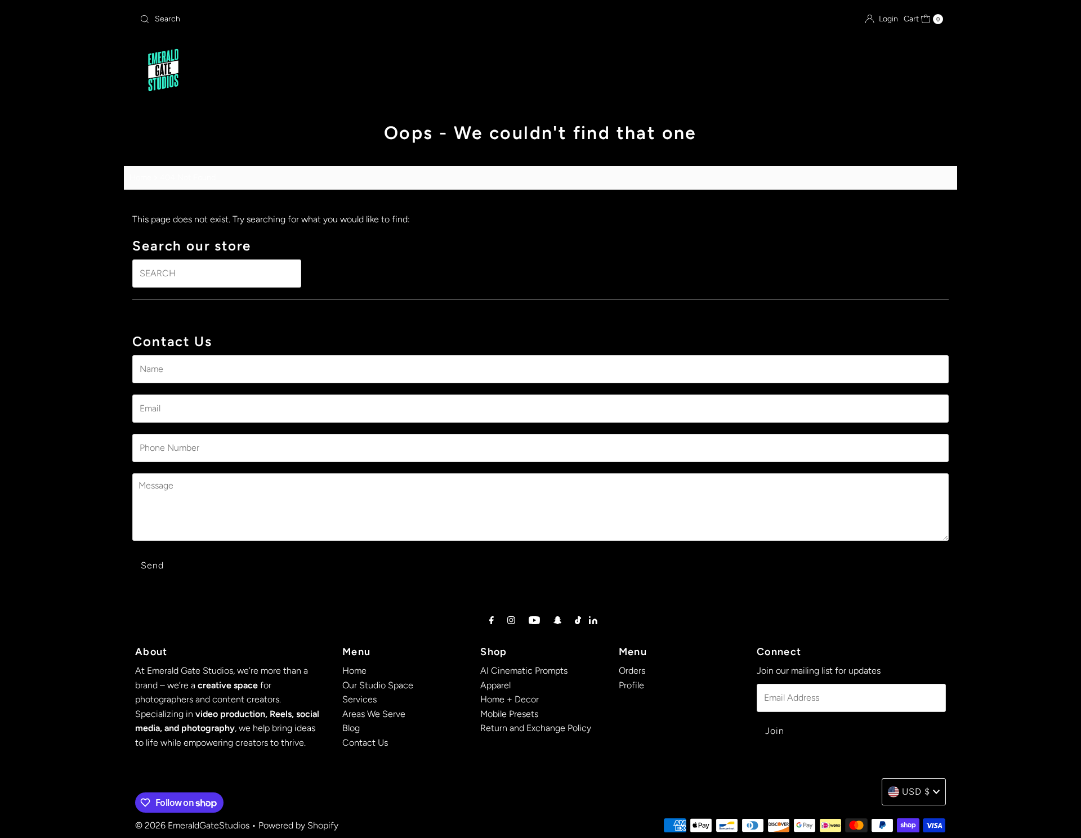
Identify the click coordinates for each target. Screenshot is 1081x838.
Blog (661, 71)
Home (352, 71)
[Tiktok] (578, 620)
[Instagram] (511, 620)
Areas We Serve (589, 71)
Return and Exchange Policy (535, 728)
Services (506, 71)
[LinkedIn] (593, 621)
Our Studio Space (425, 71)
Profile (631, 685)
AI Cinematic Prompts (524, 670)
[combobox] (267, 19)
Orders (632, 670)
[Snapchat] (557, 620)
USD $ (916, 791)
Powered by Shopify (298, 825)
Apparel (495, 685)
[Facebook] (491, 620)
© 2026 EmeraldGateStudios (192, 825)
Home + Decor (509, 699)
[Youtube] (534, 620)
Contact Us (716, 71)
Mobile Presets (509, 714)
